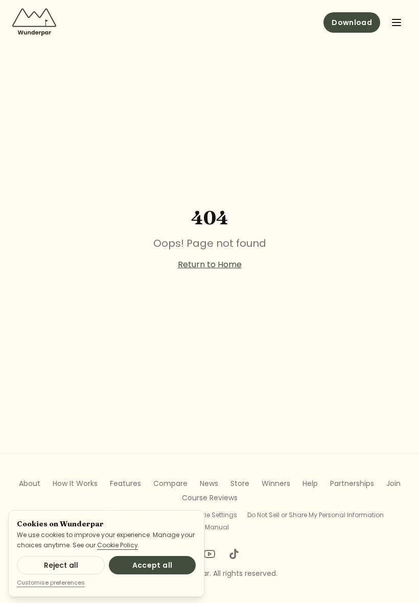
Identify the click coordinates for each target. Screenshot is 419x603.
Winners (276, 483)
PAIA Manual (210, 527)
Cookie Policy (117, 545)
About (29, 483)
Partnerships (352, 483)
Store (239, 483)
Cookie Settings (213, 515)
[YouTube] (209, 554)
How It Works (75, 483)
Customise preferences (51, 582)
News (209, 483)
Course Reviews (210, 498)
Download (352, 22)
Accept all (152, 565)
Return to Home (210, 264)
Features (125, 483)
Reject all (61, 565)
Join (393, 483)
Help (310, 483)
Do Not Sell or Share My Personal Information (315, 515)
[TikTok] (234, 554)
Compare (170, 483)
